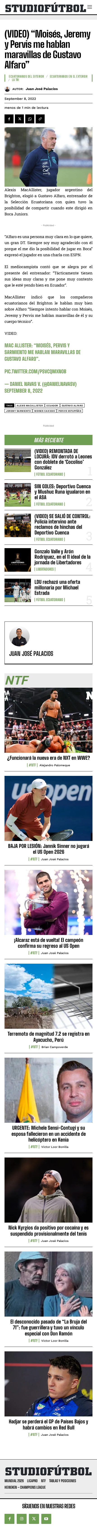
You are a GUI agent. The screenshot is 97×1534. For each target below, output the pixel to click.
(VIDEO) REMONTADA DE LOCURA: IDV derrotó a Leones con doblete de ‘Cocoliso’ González (63, 459)
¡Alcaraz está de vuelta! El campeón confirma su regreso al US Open (48, 943)
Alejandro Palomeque (54, 765)
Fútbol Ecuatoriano (49, 474)
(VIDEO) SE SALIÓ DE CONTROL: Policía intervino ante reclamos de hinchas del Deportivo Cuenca (62, 524)
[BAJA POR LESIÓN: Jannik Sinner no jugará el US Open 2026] (48, 811)
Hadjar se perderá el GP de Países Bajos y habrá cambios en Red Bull (48, 1424)
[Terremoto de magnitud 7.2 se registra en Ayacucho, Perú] (48, 999)
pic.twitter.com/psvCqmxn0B (35, 371)
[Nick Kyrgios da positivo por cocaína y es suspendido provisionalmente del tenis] (48, 1193)
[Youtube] (46, 1519)
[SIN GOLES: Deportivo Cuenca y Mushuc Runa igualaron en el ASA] (18, 495)
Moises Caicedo (44, 411)
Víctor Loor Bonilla (54, 1147)
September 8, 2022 (24, 391)
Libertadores (45, 569)
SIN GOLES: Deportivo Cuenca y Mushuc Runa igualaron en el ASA (63, 491)
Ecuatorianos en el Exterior (69, 76)
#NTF (32, 765)
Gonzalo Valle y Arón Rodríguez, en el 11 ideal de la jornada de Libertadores (62, 556)
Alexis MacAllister (30, 405)
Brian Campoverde (55, 1047)
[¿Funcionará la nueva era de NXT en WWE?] (48, 723)
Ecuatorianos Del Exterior (26, 76)
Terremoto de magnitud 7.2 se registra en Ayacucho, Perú (49, 1037)
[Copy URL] (40, 118)
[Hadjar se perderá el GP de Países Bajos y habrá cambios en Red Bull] (48, 1386)
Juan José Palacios (42, 89)
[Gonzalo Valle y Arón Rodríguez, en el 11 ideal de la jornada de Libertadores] (18, 560)
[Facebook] (9, 118)
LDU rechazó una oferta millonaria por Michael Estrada (57, 587)
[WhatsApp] (29, 118)
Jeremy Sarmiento (18, 411)
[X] (19, 118)
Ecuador (52, 405)
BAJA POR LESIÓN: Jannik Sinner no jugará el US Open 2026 (48, 849)
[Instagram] (22, 1519)
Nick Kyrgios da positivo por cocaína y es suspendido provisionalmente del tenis (48, 1230)
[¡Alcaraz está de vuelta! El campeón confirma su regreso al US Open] (48, 905)
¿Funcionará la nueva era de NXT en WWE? (48, 758)
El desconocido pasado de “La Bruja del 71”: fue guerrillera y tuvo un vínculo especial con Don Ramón (48, 1328)
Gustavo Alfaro (72, 405)
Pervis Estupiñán (69, 411)
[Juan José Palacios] (8, 89)
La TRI (15, 79)
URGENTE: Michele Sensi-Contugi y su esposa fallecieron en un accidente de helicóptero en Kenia (49, 1134)
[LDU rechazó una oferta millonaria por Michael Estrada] (18, 590)
